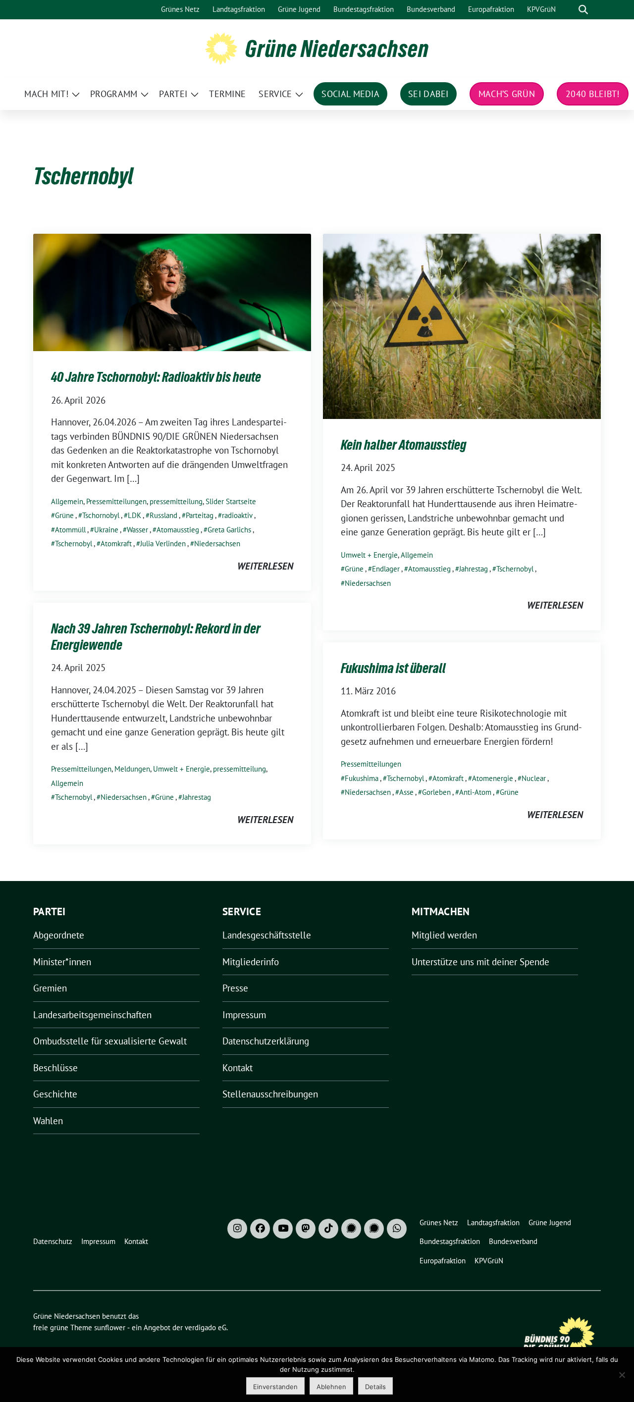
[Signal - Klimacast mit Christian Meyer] (351, 1229)
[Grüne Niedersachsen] (221, 47)
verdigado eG (205, 1327)
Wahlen (48, 1121)
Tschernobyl (73, 543)
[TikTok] (328, 1229)
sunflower (109, 1327)
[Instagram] (237, 1229)
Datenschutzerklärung (265, 1041)
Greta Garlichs (229, 529)
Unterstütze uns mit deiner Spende (480, 962)
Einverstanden (275, 1387)
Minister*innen (62, 962)
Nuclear (534, 778)
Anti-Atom (475, 792)
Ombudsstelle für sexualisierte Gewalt (110, 1041)
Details (375, 1387)
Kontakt (237, 1068)
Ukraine (106, 529)
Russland (163, 515)
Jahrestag (473, 568)
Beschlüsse (55, 1068)
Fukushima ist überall (393, 668)
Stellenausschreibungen (270, 1094)
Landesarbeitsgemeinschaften (92, 1015)
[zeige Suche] (583, 9)
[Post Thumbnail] (172, 291)
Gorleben (436, 792)
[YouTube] (283, 1229)
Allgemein (67, 501)
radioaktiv (237, 515)
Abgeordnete (58, 935)
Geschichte (55, 1094)
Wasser (137, 529)
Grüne (64, 515)
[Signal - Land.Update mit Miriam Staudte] (374, 1229)
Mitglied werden (444, 935)
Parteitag (199, 515)
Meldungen (132, 769)
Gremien (50, 988)
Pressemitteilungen (116, 501)
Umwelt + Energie (369, 555)
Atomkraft (116, 543)
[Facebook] (260, 1229)
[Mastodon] (306, 1229)
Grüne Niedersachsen (337, 48)
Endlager (386, 568)
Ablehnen (331, 1387)
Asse (406, 792)
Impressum (244, 1015)
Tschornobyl (100, 515)
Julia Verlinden (163, 543)
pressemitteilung (176, 501)
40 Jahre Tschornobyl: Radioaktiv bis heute (156, 377)
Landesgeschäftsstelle (266, 935)
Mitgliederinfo (250, 962)
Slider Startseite (231, 501)
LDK (134, 515)
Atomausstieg (178, 529)
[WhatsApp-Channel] (397, 1229)
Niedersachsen (217, 543)
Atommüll (70, 529)
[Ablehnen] (622, 1375)
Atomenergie (492, 778)
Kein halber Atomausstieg (404, 445)
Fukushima (361, 778)
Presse (235, 988)
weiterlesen (265, 566)
